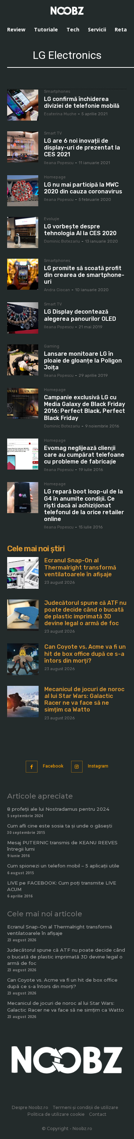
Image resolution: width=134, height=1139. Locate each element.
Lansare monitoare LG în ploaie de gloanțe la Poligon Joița (83, 360)
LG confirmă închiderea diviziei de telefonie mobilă (81, 102)
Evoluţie (51, 219)
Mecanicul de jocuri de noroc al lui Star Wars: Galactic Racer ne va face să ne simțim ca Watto (84, 699)
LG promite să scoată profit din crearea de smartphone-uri (84, 275)
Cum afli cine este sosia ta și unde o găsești (59, 826)
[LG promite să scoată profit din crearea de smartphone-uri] (22, 274)
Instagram (98, 766)
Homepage (55, 177)
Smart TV (53, 133)
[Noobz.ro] (67, 11)
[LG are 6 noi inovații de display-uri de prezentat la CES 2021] (22, 146)
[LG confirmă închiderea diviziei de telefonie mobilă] (22, 105)
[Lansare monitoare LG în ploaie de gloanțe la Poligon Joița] (22, 359)
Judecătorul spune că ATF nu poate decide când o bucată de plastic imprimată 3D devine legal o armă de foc (85, 613)
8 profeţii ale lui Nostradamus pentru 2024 (58, 809)
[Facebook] (32, 767)
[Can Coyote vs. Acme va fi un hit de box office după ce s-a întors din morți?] (23, 659)
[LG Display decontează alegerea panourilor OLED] (22, 317)
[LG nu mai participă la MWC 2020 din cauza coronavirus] (22, 190)
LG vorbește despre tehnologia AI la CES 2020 (80, 230)
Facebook (53, 766)
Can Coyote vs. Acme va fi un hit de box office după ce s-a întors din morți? (85, 653)
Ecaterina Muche (60, 114)
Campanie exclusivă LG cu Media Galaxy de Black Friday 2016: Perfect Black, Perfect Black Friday (84, 407)
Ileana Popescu (59, 163)
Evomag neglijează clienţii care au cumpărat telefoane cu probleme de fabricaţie (84, 455)
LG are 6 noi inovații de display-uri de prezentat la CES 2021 (82, 147)
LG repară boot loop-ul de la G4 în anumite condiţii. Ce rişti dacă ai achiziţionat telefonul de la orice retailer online (84, 505)
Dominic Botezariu (62, 241)
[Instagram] (77, 767)
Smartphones (57, 92)
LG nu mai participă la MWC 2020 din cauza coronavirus (83, 188)
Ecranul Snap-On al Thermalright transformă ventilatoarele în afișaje (80, 567)
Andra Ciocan (57, 290)
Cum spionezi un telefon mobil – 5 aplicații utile (63, 866)
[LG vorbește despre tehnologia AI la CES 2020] (22, 232)
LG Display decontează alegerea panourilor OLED (80, 315)
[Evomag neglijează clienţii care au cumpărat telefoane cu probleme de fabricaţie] (22, 454)
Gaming (51, 346)
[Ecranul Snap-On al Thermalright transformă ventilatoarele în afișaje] (23, 572)
